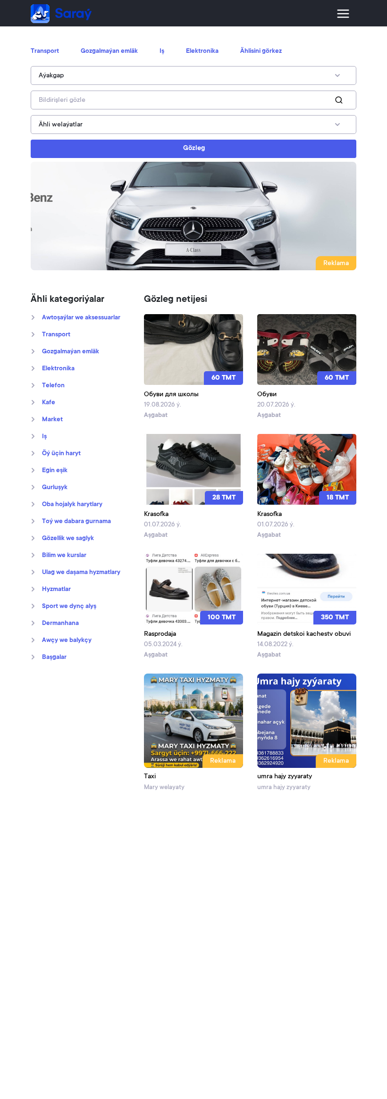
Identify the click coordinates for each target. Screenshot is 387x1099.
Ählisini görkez (261, 51)
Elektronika (202, 51)
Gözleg (194, 148)
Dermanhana (60, 623)
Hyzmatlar (56, 589)
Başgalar (54, 657)
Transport (45, 51)
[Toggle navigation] (343, 13)
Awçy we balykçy (67, 640)
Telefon (53, 386)
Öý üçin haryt (61, 454)
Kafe (48, 403)
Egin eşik (54, 471)
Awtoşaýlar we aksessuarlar (81, 318)
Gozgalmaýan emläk (109, 51)
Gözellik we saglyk (68, 538)
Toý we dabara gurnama (76, 521)
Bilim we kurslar (64, 555)
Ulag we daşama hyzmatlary (81, 572)
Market (52, 420)
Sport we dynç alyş (69, 606)
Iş (162, 51)
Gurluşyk (54, 487)
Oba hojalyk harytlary (72, 504)
